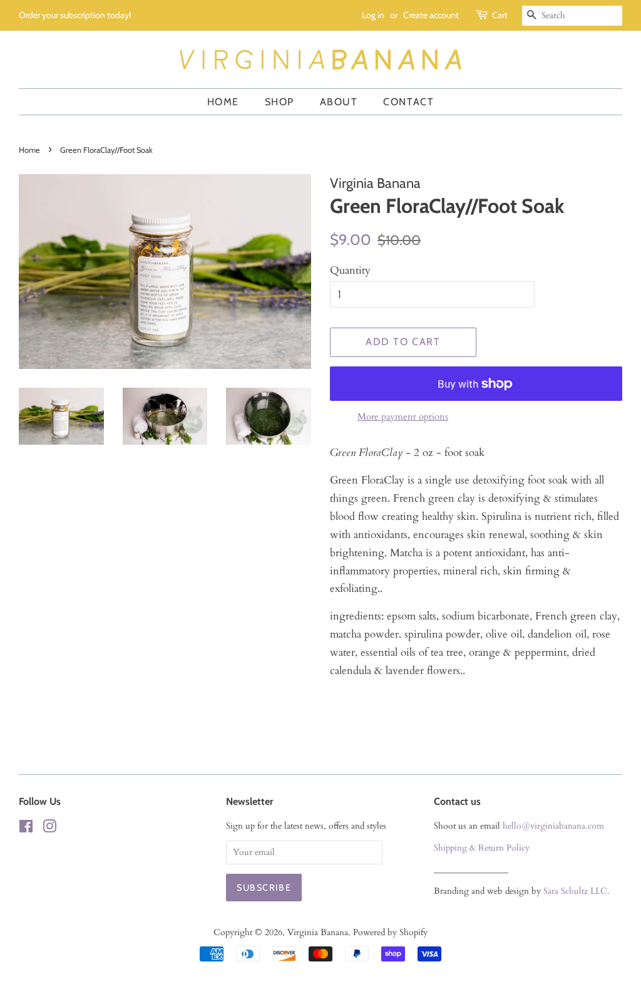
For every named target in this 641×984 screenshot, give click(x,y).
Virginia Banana (317, 932)
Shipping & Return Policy (482, 848)
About (339, 102)
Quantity (350, 270)
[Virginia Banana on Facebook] (26, 829)
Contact (408, 102)
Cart (500, 15)
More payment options (402, 416)
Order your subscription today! (75, 15)
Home (223, 102)
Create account (431, 15)
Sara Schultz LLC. (576, 891)
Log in (373, 15)
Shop (279, 102)
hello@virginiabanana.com (553, 826)
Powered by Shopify (390, 932)
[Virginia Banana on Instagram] (49, 829)
